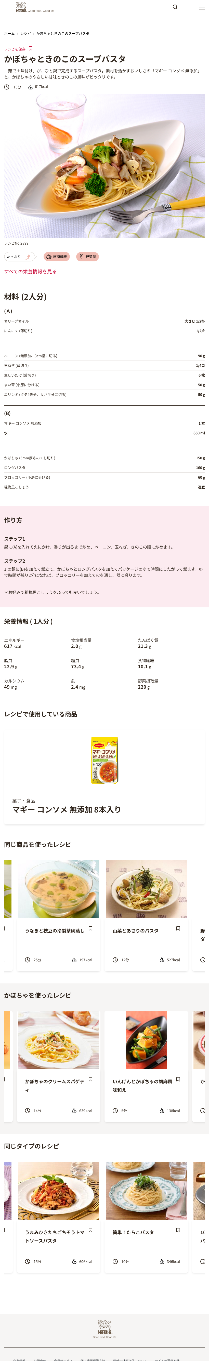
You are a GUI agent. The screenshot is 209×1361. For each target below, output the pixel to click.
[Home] (36, 7)
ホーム (9, 33)
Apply (175, 9)
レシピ (25, 33)
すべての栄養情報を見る (30, 271)
